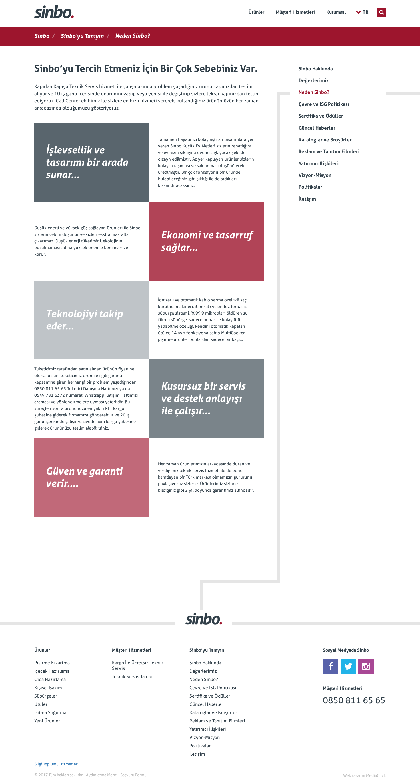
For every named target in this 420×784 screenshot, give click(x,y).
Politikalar (200, 746)
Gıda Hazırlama (50, 679)
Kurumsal (336, 12)
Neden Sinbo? (203, 679)
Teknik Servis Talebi (132, 676)
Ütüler (40, 704)
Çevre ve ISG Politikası (212, 687)
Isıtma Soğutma (50, 712)
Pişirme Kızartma (52, 662)
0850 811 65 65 (354, 700)
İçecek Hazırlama (51, 671)
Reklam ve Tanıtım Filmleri (217, 721)
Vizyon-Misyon (204, 737)
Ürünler (256, 12)
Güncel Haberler (206, 704)
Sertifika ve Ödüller (209, 696)
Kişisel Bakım (48, 687)
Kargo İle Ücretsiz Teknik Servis (137, 665)
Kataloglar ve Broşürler (213, 712)
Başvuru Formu (133, 775)
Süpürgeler (45, 696)
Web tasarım (354, 775)
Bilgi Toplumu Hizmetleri (56, 764)
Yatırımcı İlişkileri (207, 729)
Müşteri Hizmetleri (295, 12)
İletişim (197, 754)
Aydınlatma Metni (101, 775)
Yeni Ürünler (47, 721)
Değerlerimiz (203, 671)
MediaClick (376, 775)
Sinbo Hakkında (205, 662)
